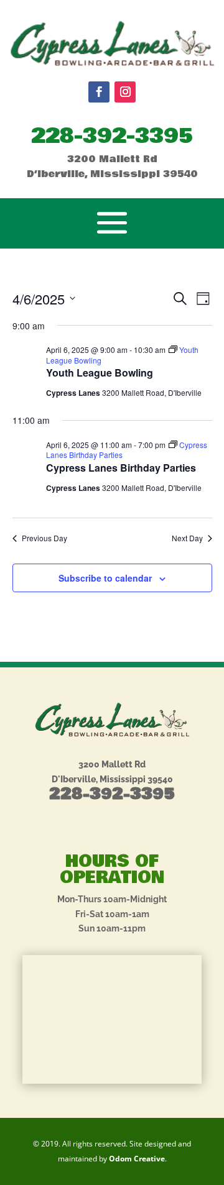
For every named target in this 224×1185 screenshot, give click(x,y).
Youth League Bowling (99, 372)
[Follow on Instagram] (125, 92)
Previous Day (44, 538)
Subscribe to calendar (105, 578)
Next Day (187, 538)
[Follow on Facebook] (99, 92)
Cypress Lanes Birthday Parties (121, 467)
